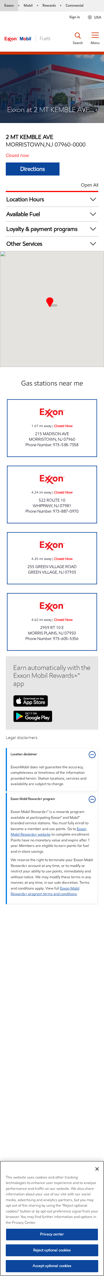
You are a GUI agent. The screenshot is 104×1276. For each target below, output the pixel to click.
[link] (52, 428)
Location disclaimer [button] (24, 754)
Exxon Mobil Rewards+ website (48, 831)
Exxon (9, 5)
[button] (95, 39)
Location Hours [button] (25, 199)
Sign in (74, 17)
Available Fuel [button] (23, 214)
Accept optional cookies (52, 1265)
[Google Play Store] (32, 715)
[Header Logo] (27, 38)
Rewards (49, 5)
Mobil (28, 5)
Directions (32, 169)
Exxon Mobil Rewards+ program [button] (33, 799)
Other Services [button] (24, 243)
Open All (89, 185)
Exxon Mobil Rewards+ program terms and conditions (45, 891)
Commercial (74, 5)
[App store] (30, 700)
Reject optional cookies (52, 1250)
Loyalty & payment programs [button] (42, 229)
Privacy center (52, 1234)
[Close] (97, 1169)
